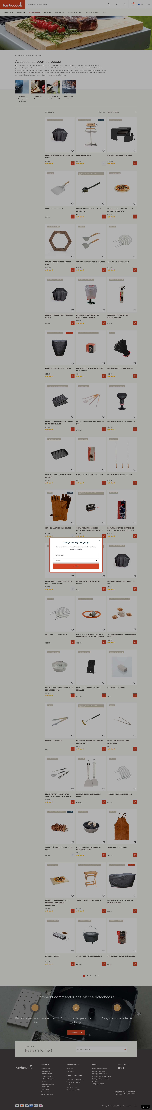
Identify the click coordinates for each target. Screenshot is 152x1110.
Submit (76, 566)
